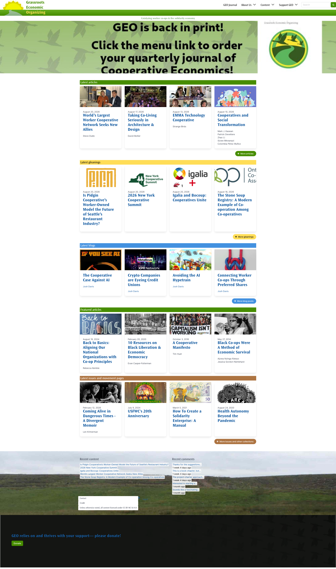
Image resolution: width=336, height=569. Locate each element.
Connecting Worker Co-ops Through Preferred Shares (234, 280)
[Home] (13, 8)
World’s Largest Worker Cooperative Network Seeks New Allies (111, 474)
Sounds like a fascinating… (186, 489)
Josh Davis (88, 286)
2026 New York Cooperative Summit (141, 200)
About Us (246, 5)
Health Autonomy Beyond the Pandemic (233, 416)
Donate (17, 543)
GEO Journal (230, 5)
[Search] (333, 4)
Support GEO (286, 5)
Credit (82, 503)
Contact (83, 498)
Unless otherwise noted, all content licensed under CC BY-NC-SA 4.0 (108, 508)
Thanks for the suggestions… (187, 464)
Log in (145, 499)
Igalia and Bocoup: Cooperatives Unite (99, 471)
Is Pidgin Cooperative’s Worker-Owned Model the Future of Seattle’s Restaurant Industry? (98, 210)
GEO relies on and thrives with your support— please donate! (66, 536)
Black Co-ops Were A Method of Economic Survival (234, 348)
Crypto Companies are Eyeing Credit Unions (144, 280)
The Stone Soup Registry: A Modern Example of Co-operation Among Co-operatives (235, 205)
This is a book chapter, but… (187, 471)
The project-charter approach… (188, 477)
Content (265, 5)
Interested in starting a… (185, 483)
